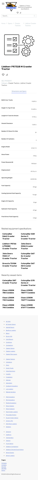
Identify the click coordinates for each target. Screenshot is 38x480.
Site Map (3, 468)
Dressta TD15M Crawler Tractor (9, 264)
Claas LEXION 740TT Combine (28, 299)
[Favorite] (18, 13)
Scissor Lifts (9, 421)
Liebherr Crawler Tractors (30, 25)
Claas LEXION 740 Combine (8, 306)
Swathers (8, 434)
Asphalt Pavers (10, 327)
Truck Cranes (9, 443)
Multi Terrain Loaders (12, 412)
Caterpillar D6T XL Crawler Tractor (28, 256)
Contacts (3, 465)
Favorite (3, 467)
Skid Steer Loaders (11, 424)
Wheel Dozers (10, 452)
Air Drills (8, 321)
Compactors (9, 345)
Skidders (8, 427)
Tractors (8, 440)
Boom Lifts (9, 336)
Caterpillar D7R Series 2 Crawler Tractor (28, 282)
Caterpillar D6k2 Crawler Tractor (8, 236)
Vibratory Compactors (12, 446)
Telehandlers (9, 437)
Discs (7, 365)
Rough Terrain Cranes (12, 418)
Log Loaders (9, 389)
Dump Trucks (9, 368)
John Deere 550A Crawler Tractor (27, 246)
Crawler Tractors (17, 25)
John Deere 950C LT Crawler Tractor (9, 256)
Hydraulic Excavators (12, 386)
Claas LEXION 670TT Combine (28, 306)
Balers (7, 333)
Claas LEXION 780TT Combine (28, 291)
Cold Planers (9, 339)
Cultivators (9, 362)
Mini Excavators (10, 400)
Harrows (8, 380)
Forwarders (9, 377)
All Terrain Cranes (11, 324)
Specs (10, 23)
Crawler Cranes (10, 348)
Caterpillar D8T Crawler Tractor (9, 281)
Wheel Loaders (10, 455)
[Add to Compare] (7, 74)
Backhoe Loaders (11, 330)
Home (3, 23)
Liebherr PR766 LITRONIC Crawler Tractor (9, 246)
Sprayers (8, 431)
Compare (4, 463)
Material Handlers (11, 392)
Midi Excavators (10, 397)
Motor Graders (10, 406)
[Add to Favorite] (3, 74)
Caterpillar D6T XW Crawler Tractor (28, 265)
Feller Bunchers (10, 371)
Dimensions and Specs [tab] (19, 91)
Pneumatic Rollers (11, 415)
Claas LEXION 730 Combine (8, 299)
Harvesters (9, 383)
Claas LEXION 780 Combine (8, 291)
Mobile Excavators (11, 403)
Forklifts (8, 374)
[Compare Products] (20, 13)
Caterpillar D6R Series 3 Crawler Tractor (28, 236)
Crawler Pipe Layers (11, 354)
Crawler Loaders (10, 351)
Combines (9, 342)
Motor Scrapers (10, 409)
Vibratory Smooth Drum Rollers (14, 449)
